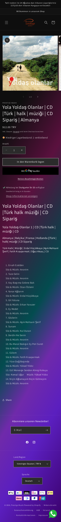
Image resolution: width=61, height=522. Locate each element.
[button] (6, 22)
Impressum (43, 515)
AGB (38, 510)
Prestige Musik (17, 505)
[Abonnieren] (46, 430)
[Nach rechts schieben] (37, 96)
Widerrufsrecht (50, 505)
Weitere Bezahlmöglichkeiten (30, 179)
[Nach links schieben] (23, 96)
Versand (16, 131)
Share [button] (9, 399)
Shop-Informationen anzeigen (22, 196)
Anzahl (5, 143)
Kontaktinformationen (25, 515)
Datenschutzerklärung (23, 510)
